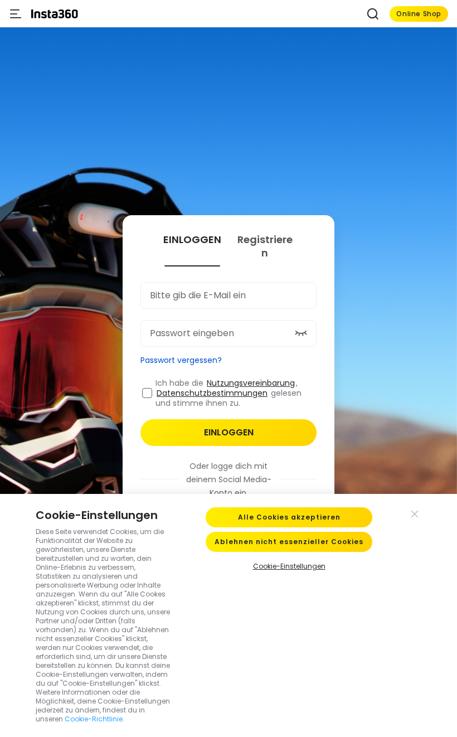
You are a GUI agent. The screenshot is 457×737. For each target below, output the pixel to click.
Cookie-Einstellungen (289, 566)
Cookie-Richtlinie (94, 719)
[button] (373, 14)
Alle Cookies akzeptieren (289, 517)
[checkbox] (147, 393)
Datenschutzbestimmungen (212, 393)
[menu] (15, 14)
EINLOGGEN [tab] (192, 239)
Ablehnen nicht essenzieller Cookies (289, 541)
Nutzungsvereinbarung (251, 383)
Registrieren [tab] (265, 246)
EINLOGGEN (229, 432)
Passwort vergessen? (181, 360)
